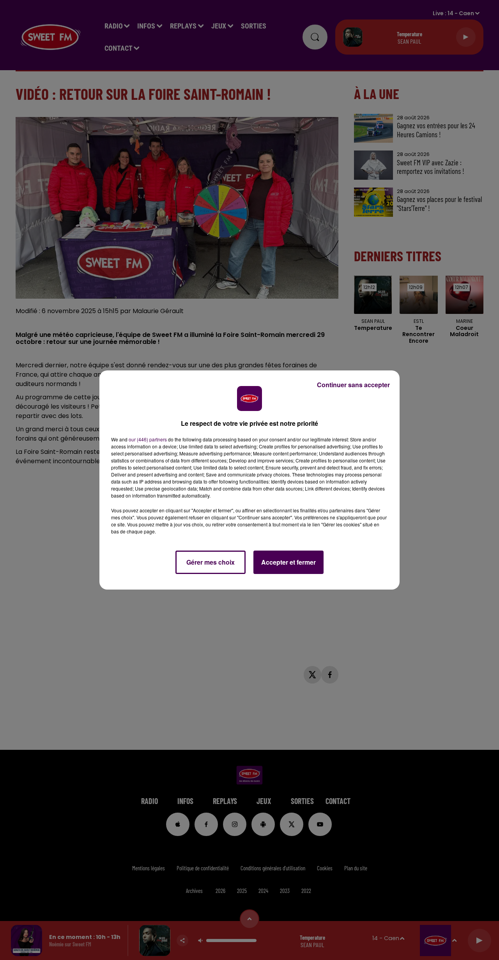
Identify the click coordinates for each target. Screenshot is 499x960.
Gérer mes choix (210, 562)
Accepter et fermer (288, 562)
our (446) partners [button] (148, 439)
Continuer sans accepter (353, 384)
